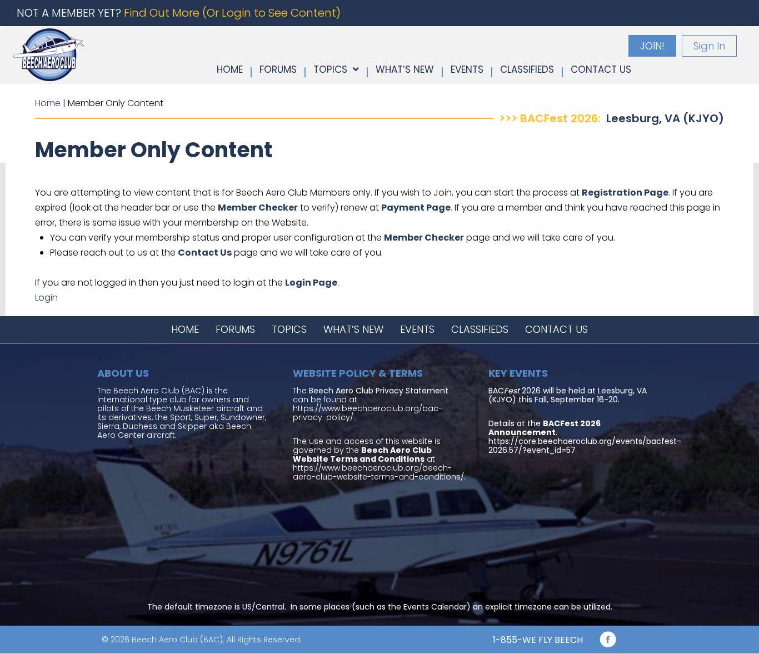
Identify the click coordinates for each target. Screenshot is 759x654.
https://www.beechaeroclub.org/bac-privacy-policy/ (367, 413)
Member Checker (258, 207)
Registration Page (625, 192)
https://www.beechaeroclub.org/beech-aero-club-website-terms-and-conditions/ (378, 472)
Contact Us (205, 252)
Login (46, 297)
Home (48, 103)
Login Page (311, 282)
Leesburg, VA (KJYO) (665, 118)
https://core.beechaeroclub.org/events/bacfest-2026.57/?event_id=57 (584, 446)
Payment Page (416, 207)
